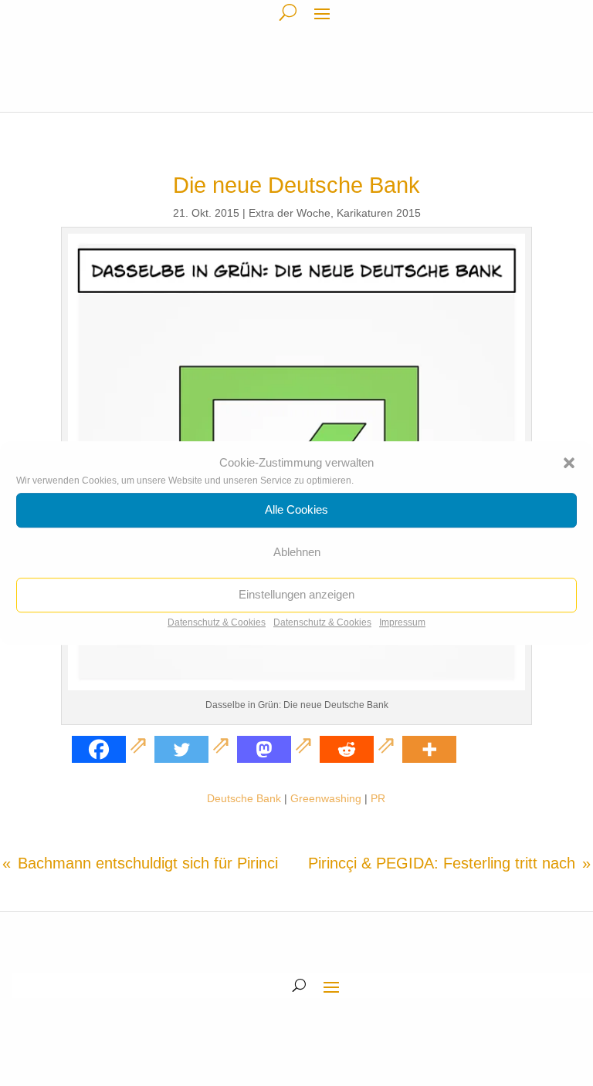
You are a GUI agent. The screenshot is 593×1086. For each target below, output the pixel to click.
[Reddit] (359, 749)
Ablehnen (296, 552)
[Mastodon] (277, 749)
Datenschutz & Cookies (217, 622)
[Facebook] (111, 749)
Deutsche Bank (244, 798)
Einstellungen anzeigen (296, 595)
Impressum (402, 622)
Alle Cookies (296, 510)
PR (378, 798)
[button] (569, 462)
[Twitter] (194, 749)
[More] (429, 749)
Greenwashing (325, 798)
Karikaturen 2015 (379, 213)
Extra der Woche (289, 213)
